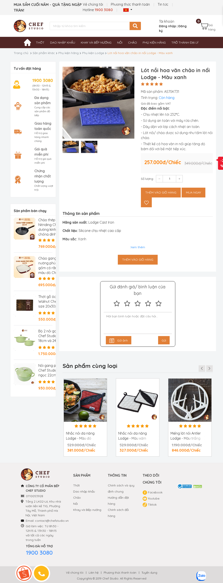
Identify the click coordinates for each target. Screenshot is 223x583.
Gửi (164, 340)
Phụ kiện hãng (154, 42)
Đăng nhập (167, 26)
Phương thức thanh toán (130, 4)
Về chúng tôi (93, 4)
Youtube (153, 498)
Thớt (40, 42)
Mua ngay (193, 192)
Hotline (98, 10)
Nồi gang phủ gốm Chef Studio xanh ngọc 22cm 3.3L (53, 370)
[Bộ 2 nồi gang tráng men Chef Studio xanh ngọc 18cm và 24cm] (24, 340)
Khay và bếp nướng (96, 42)
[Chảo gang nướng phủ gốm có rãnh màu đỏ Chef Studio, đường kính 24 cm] (24, 267)
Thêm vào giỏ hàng (160, 192)
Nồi (119, 42)
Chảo (132, 42)
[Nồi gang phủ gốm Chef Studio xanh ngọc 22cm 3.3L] (24, 374)
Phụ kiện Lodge (93, 53)
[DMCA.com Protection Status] (197, 486)
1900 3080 (39, 552)
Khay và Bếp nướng (87, 510)
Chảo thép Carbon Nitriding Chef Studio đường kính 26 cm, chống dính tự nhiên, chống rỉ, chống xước (55, 229)
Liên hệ (93, 572)
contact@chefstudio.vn (52, 521)
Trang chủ (21, 53)
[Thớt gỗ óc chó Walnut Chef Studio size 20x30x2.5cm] (24, 305)
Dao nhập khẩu (62, 42)
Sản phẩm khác (44, 53)
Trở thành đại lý (184, 42)
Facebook (154, 492)
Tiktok (152, 505)
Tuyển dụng (149, 572)
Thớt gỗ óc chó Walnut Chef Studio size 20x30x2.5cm (53, 301)
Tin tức (163, 4)
